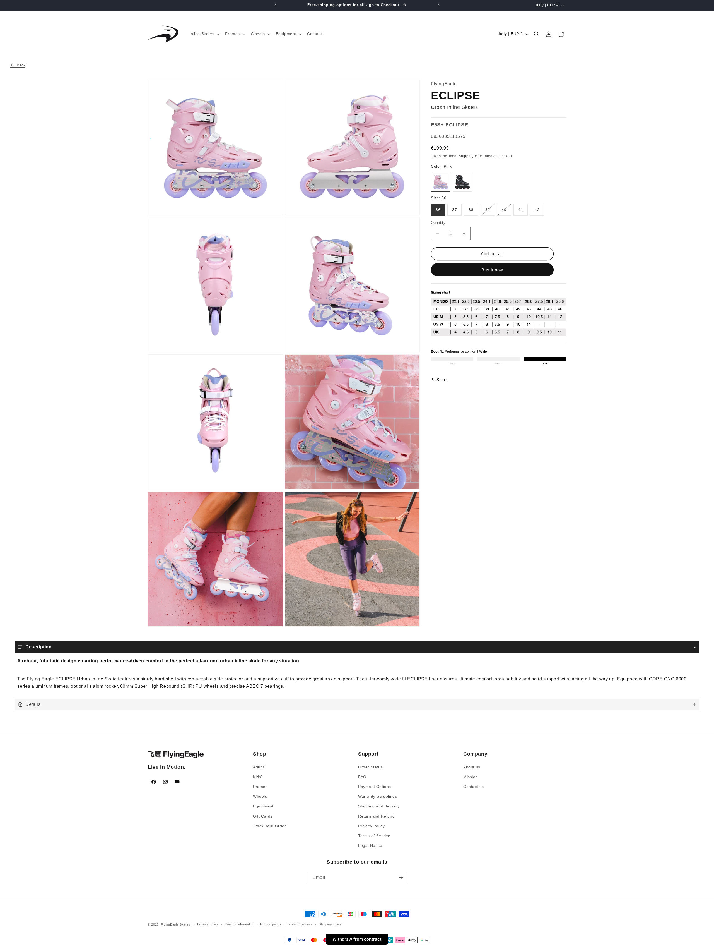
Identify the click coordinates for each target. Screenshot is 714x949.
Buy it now (492, 269)
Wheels (260, 796)
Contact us (473, 786)
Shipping (466, 156)
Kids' (257, 776)
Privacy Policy (371, 825)
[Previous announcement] (275, 5)
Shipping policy (330, 924)
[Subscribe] (401, 877)
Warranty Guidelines (377, 796)
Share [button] (442, 379)
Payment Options (374, 786)
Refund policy (270, 924)
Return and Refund (376, 816)
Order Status (370, 767)
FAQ (362, 776)
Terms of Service (374, 835)
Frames (260, 786)
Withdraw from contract (357, 939)
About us (471, 767)
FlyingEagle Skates (175, 924)
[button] (204, 34)
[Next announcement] (439, 5)
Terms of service (300, 924)
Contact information (239, 924)
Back (21, 65)
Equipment (263, 806)
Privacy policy (208, 924)
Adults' (259, 767)
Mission (470, 776)
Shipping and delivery (379, 806)
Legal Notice (370, 845)
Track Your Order (269, 825)
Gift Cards (262, 816)
